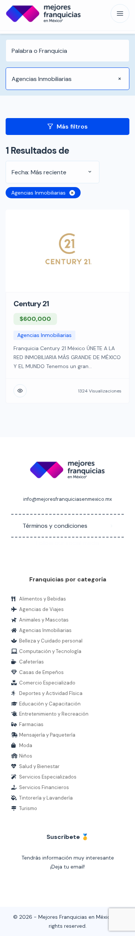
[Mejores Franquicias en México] (43, 13)
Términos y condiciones (54, 526)
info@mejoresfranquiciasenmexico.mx (67, 499)
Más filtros (72, 126)
